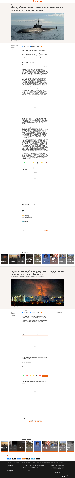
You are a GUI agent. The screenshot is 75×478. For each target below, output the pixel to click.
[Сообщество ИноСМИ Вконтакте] (19, 458)
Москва (45, 381)
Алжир (23, 169)
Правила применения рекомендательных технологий (50, 462)
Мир (23, 381)
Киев (25, 381)
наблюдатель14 (26, 215)
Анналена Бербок (36, 381)
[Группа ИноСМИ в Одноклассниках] (24, 458)
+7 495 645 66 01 (9, 471)
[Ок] (42, 46)
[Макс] (23, 46)
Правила (46, 204)
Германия (15, 268)
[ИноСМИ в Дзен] (14, 458)
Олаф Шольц (31, 381)
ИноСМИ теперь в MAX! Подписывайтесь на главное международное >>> (35, 335)
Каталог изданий (9, 462)
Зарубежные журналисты (17, 462)
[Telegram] (38, 46)
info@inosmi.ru (9, 468)
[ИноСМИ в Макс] (9, 458)
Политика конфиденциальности (36, 462)
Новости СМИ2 (35, 172)
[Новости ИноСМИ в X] (38, 458)
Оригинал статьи (62, 4)
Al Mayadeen (13, 4)
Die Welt (12, 268)
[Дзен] (27, 46)
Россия (40, 381)
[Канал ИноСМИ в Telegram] (33, 458)
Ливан (17, 4)
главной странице (43, 207)
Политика (26, 169)
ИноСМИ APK (61, 462)
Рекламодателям (28, 462)
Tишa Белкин (26, 221)
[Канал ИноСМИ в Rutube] (28, 458)
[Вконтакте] (32, 46)
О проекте (23, 462)
